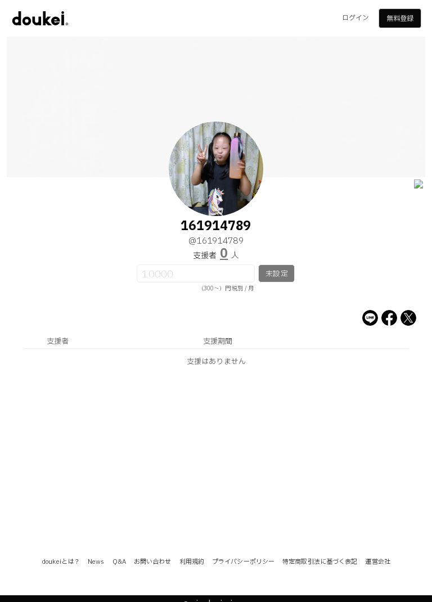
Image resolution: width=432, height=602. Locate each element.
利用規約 (191, 562)
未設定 (276, 274)
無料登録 (399, 19)
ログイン (355, 18)
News (96, 562)
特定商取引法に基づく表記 (319, 562)
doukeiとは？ (61, 562)
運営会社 (377, 562)
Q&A (119, 562)
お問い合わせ (153, 562)
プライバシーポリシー (243, 562)
